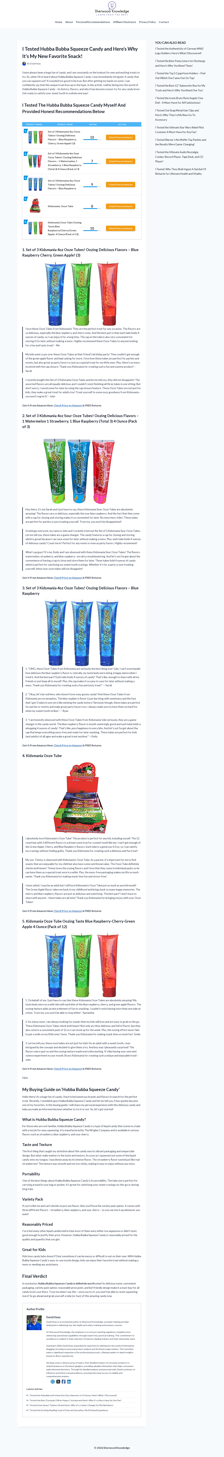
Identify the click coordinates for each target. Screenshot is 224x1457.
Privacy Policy (147, 22)
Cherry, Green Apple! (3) (60, 255)
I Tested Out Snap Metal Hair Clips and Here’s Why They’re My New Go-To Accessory (177, 115)
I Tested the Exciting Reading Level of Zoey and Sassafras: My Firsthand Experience (68, 1410)
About (69, 22)
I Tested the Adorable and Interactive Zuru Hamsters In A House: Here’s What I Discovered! (72, 1395)
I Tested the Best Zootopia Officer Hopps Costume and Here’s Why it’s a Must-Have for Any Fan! (74, 1400)
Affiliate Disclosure (124, 22)
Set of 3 (32, 415)
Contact (164, 22)
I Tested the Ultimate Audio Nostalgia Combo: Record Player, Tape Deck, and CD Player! (179, 156)
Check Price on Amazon (120, 137)
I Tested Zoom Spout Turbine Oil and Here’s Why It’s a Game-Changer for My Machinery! (70, 1405)
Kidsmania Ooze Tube (44, 755)
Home (58, 22)
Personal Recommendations (93, 22)
